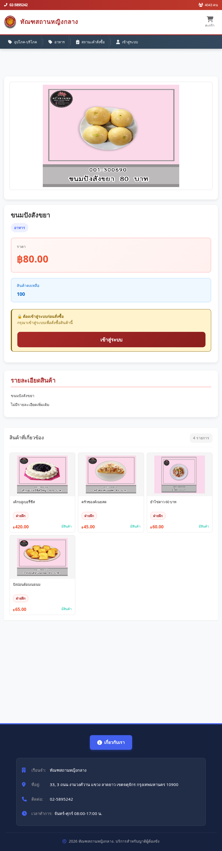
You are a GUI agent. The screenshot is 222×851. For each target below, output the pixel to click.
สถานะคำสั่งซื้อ (93, 42)
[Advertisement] (111, 669)
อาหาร (59, 42)
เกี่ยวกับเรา (114, 742)
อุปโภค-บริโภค (25, 42)
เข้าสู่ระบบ (130, 42)
